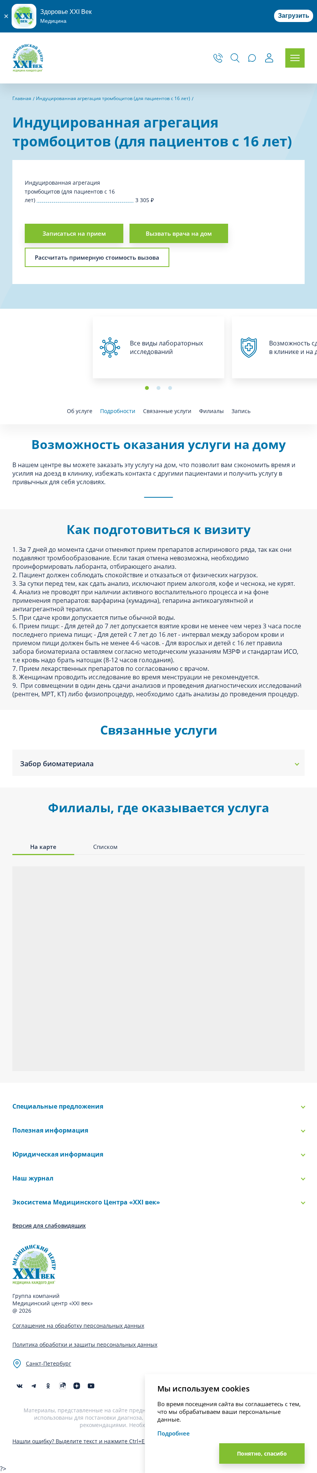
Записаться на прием (74, 233)
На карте (43, 846)
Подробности (117, 411)
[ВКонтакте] (19, 1386)
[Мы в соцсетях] (48, 1386)
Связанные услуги (167, 411)
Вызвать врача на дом (179, 233)
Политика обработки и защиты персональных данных (84, 1344)
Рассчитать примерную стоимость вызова (97, 257)
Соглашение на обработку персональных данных (78, 1325)
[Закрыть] (5, 16)
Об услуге (79, 411)
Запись (241, 411)
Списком (105, 846)
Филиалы (211, 411)
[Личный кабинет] (269, 59)
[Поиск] (235, 58)
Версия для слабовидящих (49, 1225)
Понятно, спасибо (262, 1453)
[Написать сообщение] (252, 58)
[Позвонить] (218, 58)
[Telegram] (34, 1386)
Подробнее (173, 1433)
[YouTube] (91, 1386)
